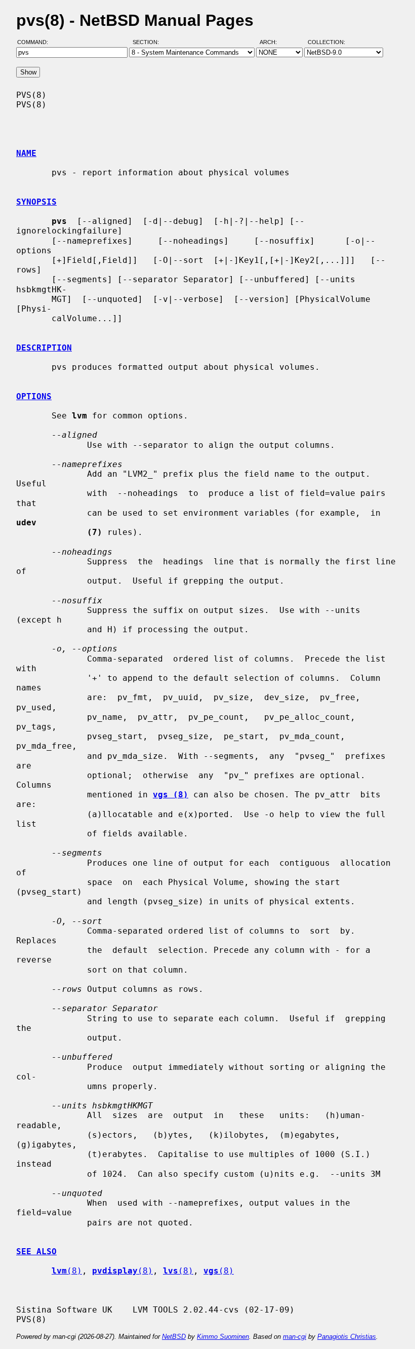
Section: (148, 42)
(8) (67, 1271)
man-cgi (294, 1336)
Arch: (273, 42)
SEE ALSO (36, 1251)
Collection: (326, 42)
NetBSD (174, 1336)
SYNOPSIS (36, 202)
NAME (26, 153)
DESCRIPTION (44, 348)
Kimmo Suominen (223, 1336)
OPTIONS (34, 396)
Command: (35, 42)
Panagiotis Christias (346, 1336)
